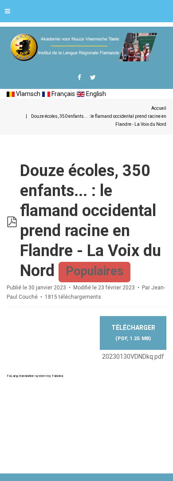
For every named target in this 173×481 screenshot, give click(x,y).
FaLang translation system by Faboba (35, 376)
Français (62, 93)
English (95, 93)
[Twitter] (93, 77)
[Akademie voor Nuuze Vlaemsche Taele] (82, 47)
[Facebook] (79, 77)
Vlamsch (27, 93)
